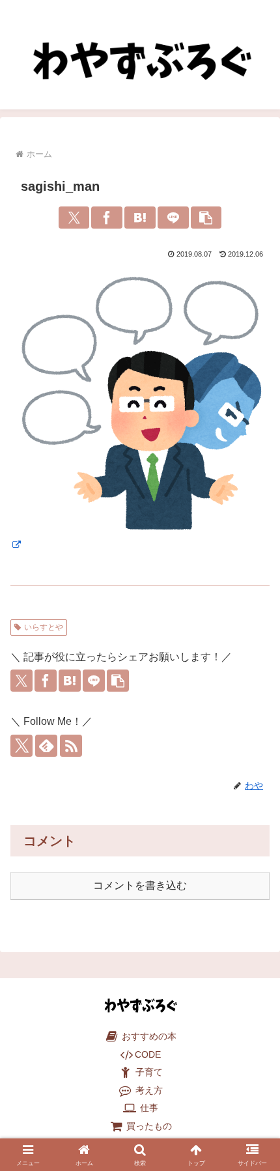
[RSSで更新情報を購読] (71, 746)
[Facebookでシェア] (106, 217)
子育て (148, 1072)
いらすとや (43, 627)
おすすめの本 (147, 1036)
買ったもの (148, 1126)
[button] (206, 217)
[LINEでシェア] (173, 217)
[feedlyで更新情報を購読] (46, 746)
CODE (148, 1055)
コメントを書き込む (140, 885)
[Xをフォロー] (21, 746)
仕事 (147, 1108)
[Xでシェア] (74, 217)
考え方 (148, 1090)
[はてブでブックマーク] (140, 217)
